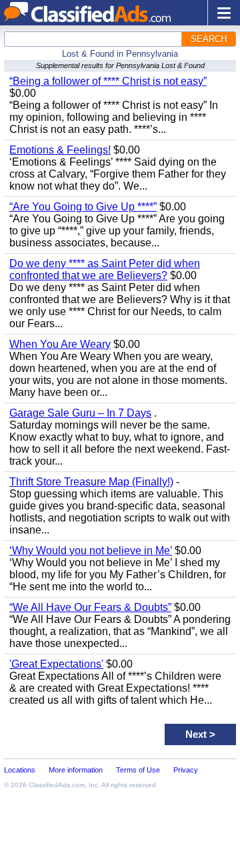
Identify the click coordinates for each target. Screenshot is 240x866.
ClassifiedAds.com (57, 785)
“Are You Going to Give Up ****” (83, 206)
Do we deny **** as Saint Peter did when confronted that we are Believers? (104, 269)
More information (76, 770)
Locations (19, 770)
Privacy (185, 770)
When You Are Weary (60, 344)
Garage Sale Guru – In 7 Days (80, 413)
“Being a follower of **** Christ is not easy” (108, 81)
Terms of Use (138, 770)
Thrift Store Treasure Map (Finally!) (91, 481)
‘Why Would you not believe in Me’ (90, 550)
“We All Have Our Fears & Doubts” (90, 607)
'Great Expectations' (56, 664)
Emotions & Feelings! (60, 150)
